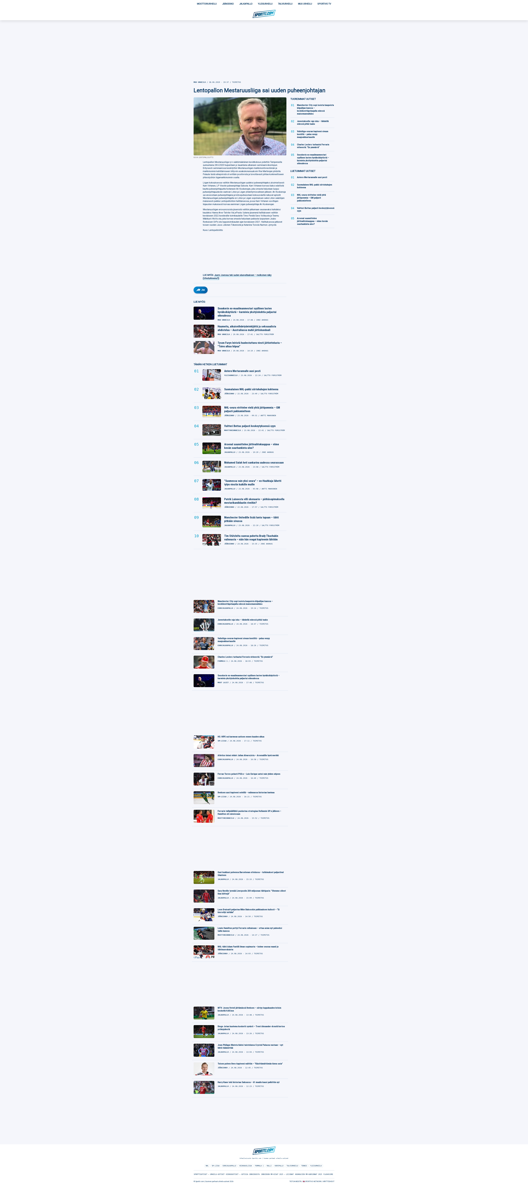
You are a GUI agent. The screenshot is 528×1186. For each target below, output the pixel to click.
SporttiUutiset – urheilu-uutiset (209, 1174)
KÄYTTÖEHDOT (328, 1181)
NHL (207, 1166)
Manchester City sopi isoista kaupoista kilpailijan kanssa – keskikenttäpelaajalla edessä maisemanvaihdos (245, 602)
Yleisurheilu (265, 3)
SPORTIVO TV (324, 3)
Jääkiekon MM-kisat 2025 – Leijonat (277, 1174)
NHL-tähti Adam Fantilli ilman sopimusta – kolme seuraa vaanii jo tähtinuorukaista (248, 948)
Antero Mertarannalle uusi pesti (242, 371)
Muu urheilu (305, 3)
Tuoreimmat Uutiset (303, 98)
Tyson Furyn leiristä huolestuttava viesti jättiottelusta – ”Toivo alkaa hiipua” (250, 344)
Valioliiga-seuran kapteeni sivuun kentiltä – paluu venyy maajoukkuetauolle (244, 640)
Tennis (304, 1166)
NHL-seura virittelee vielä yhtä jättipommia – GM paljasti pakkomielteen (252, 409)
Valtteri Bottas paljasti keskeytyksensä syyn (250, 426)
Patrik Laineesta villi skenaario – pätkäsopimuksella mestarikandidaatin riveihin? (254, 501)
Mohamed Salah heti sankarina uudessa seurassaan (254, 462)
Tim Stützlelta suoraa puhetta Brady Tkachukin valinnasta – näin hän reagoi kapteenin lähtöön (251, 537)
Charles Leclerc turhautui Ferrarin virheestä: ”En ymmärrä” (245, 657)
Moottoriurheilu (207, 3)
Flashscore (328, 1174)
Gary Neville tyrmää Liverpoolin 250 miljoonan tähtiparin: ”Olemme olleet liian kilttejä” (252, 892)
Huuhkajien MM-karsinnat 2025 (308, 1174)
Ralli (269, 1166)
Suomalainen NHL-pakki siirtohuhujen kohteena (251, 389)
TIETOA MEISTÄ (295, 1181)
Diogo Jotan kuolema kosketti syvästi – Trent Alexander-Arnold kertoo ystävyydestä (251, 1028)
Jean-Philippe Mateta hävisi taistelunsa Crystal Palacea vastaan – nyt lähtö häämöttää (250, 1046)
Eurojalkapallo (229, 1166)
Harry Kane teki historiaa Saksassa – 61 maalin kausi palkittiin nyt (249, 1082)
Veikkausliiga (245, 1166)
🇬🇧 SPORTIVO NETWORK (312, 1181)
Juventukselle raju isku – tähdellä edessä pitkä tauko (243, 620)
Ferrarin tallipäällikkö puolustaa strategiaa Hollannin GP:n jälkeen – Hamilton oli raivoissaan (249, 812)
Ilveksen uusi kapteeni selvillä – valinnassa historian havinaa (246, 792)
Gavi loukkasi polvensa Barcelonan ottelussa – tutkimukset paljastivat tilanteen (251, 873)
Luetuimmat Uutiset (302, 171)
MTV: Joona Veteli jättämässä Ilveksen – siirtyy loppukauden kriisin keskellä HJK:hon (249, 1009)
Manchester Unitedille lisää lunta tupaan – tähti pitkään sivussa (251, 519)
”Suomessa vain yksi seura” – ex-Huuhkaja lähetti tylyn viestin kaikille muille (252, 482)
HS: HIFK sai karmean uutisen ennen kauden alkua (241, 736)
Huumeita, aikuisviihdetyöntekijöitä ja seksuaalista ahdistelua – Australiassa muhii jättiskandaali (247, 328)
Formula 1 (259, 1166)
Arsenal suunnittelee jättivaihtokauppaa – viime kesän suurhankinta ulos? (251, 446)
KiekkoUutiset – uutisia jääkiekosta (243, 1174)
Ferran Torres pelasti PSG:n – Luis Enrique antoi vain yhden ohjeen (249, 774)
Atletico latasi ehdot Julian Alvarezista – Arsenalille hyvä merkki (248, 755)
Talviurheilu (285, 3)
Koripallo (279, 1166)
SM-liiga (215, 1166)
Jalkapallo (245, 3)
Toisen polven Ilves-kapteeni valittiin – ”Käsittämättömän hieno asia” (250, 1063)
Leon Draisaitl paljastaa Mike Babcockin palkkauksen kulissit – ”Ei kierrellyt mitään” (249, 911)
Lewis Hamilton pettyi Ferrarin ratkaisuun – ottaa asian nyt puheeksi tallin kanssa (250, 929)
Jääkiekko (228, 3)
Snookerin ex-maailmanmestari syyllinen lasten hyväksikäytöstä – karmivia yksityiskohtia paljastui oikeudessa (247, 312)
